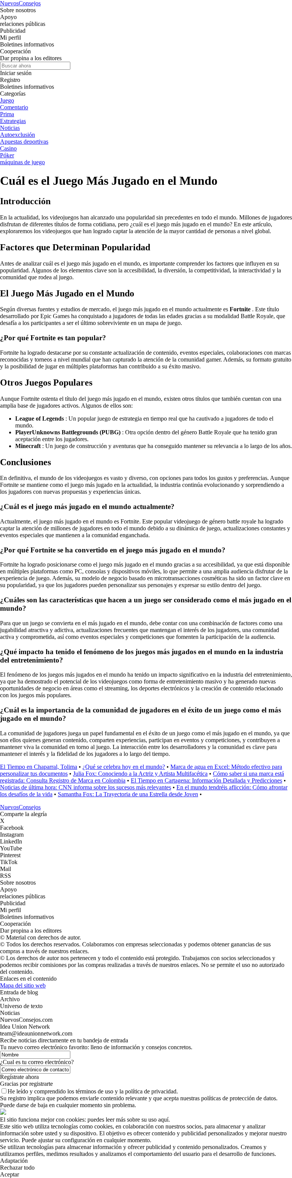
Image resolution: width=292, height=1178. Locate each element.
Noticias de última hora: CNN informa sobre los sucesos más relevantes (85, 787)
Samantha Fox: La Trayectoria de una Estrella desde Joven (128, 794)
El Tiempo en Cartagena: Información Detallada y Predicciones (206, 780)
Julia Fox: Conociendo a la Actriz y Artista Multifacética (140, 773)
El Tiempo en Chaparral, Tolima (38, 766)
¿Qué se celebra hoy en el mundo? (124, 766)
